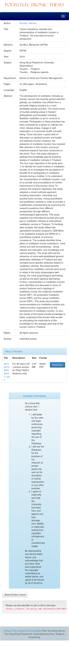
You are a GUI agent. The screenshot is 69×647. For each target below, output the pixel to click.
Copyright (36, 630)
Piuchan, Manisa (28, 23)
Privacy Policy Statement (16, 630)
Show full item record (15, 594)
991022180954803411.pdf (7, 371)
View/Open (57, 364)
